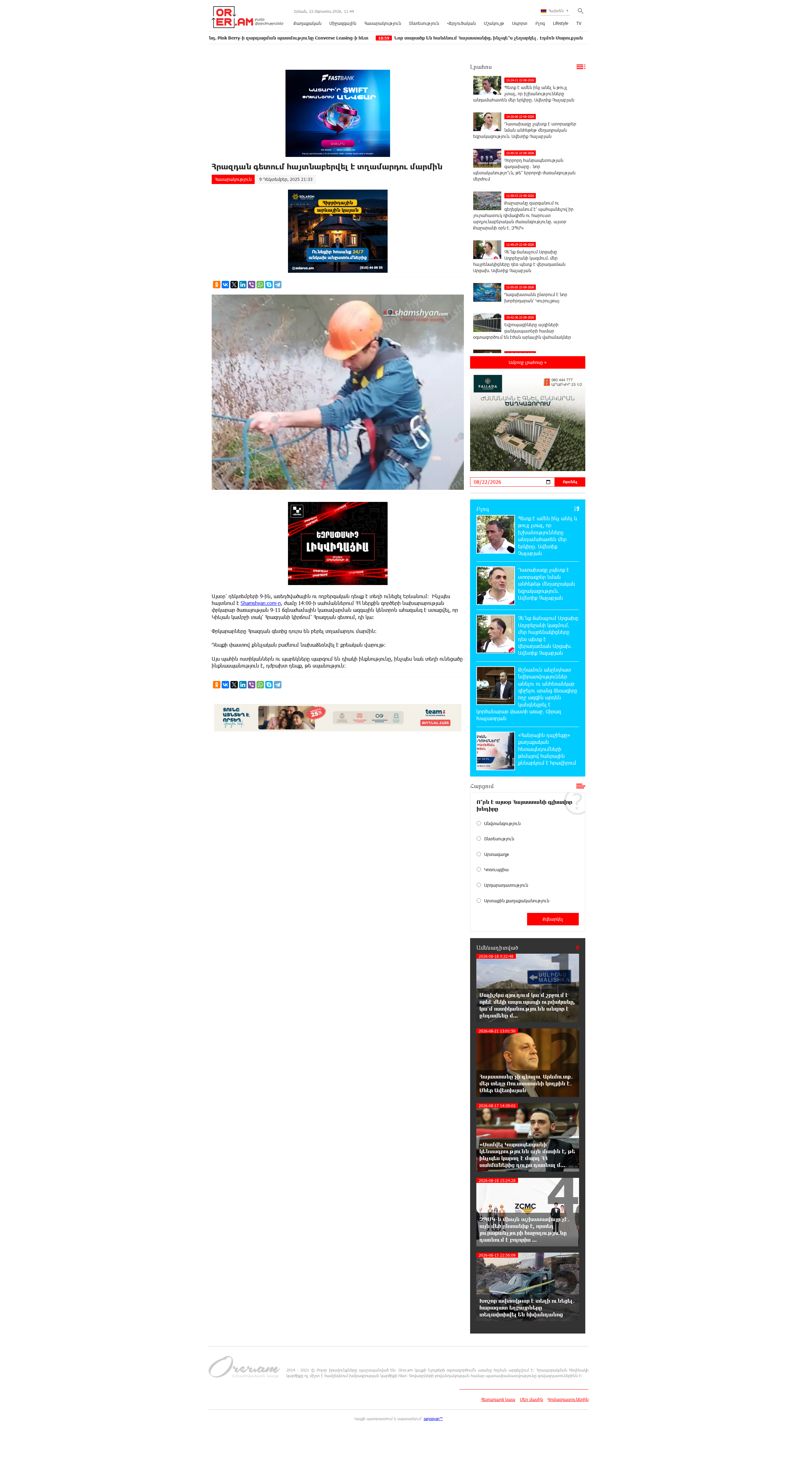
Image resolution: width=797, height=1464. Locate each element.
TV (578, 23)
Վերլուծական (461, 23)
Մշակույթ (494, 23)
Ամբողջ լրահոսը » (528, 362)
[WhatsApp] (260, 284)
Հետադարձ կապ (498, 1399)
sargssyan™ (433, 1418)
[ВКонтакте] (225, 284)
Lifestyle (560, 23)
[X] (234, 284)
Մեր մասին (531, 1399)
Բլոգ (540, 23)
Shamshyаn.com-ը (261, 603)
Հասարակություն (382, 23)
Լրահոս (481, 67)
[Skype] (269, 284)
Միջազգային (342, 23)
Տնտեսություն (424, 23)
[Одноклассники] (216, 284)
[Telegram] (277, 284)
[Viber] (251, 284)
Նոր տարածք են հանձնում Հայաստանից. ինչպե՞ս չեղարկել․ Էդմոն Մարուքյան (387, 37)
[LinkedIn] (243, 284)
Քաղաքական (307, 23)
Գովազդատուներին (568, 1399)
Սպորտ (519, 23)
